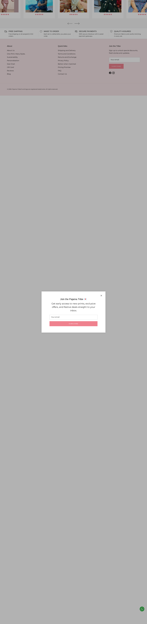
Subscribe (73, 324)
